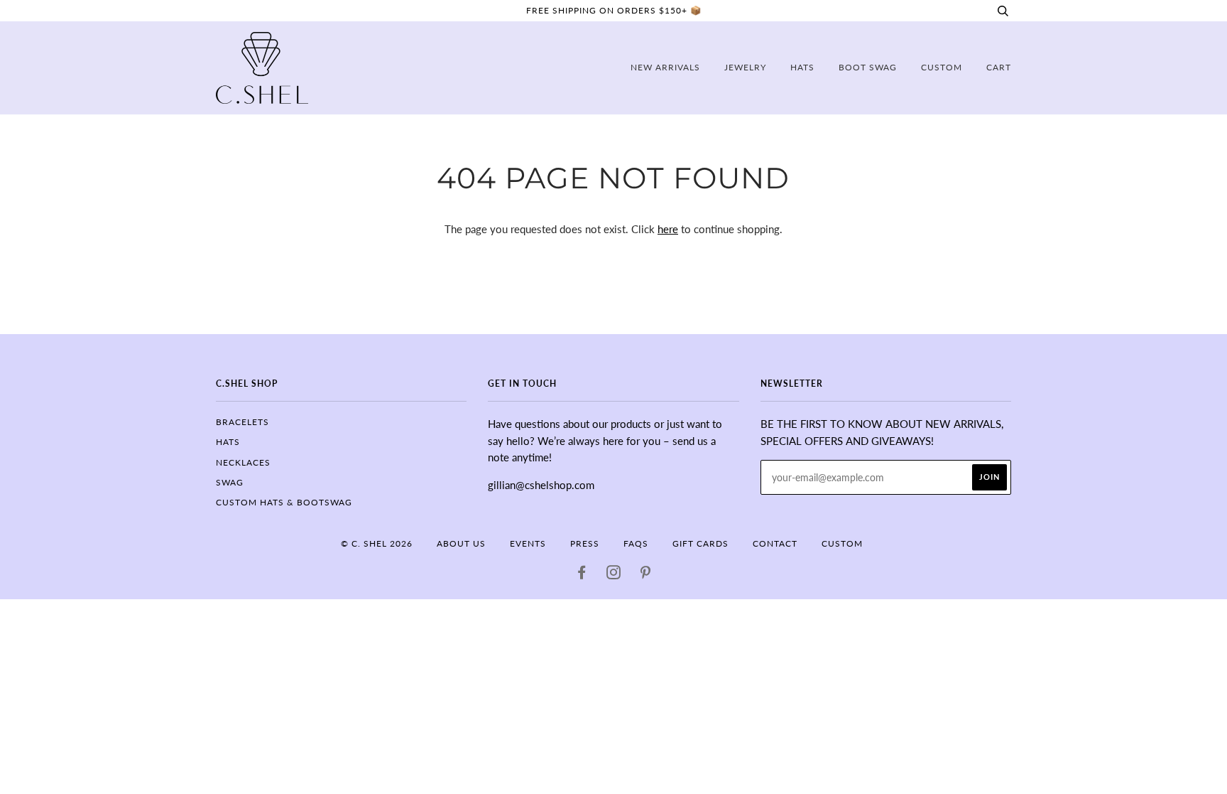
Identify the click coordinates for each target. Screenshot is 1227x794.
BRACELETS (242, 422)
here (668, 228)
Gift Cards (700, 543)
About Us (461, 543)
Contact (775, 543)
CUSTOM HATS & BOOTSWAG (284, 502)
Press (584, 543)
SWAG (230, 482)
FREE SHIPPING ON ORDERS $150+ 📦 (614, 10)
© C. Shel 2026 (377, 543)
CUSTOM (941, 67)
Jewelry (745, 67)
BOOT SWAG (868, 67)
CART (998, 67)
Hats (802, 67)
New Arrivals (665, 67)
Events (528, 543)
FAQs (635, 543)
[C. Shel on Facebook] (581, 574)
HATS (228, 441)
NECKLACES (243, 462)
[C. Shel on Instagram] (613, 574)
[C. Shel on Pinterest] (645, 574)
